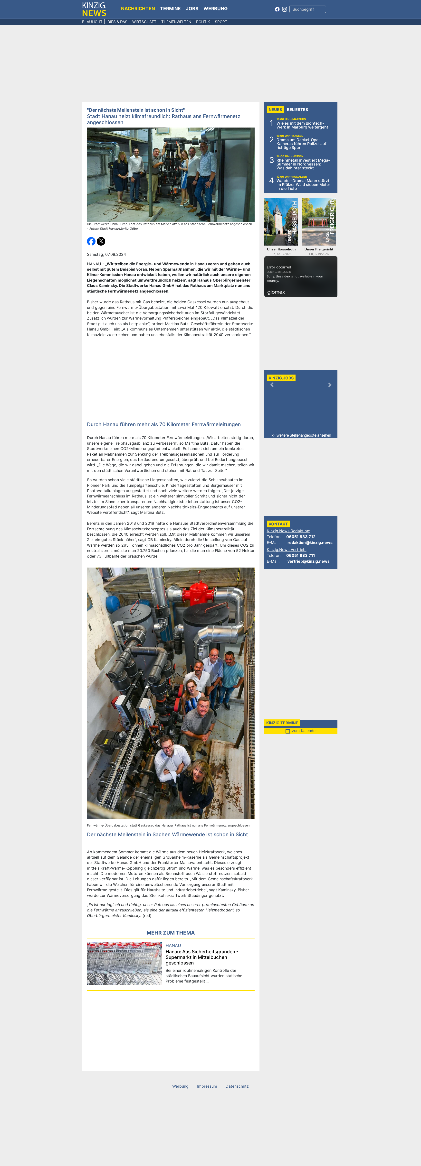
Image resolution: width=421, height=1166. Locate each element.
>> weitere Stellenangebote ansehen (301, 435)
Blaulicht (92, 21)
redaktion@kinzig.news (310, 542)
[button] (92, 240)
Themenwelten (176, 21)
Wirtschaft (144, 21)
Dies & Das (117, 21)
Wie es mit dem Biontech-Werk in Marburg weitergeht (302, 125)
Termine (170, 8)
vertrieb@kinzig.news (308, 561)
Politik (203, 21)
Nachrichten (138, 8)
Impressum (207, 1086)
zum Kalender (301, 730)
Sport (221, 21)
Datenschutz (237, 1086)
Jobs (192, 8)
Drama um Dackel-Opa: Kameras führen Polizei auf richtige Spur (301, 143)
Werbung (215, 8)
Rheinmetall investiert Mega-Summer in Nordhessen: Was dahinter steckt (303, 164)
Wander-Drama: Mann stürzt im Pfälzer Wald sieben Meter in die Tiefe (303, 184)
